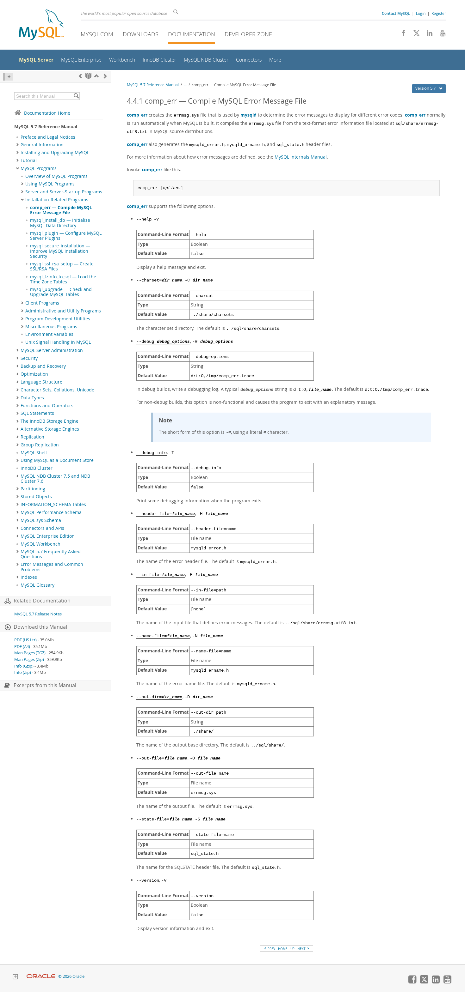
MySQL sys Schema (41, 520)
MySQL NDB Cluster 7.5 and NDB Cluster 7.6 (55, 478)
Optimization (34, 374)
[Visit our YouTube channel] (440, 34)
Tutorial (29, 160)
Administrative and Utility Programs (63, 311)
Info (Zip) (22, 672)
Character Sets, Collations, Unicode (57, 390)
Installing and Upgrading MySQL (55, 152)
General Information (42, 145)
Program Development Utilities (57, 319)
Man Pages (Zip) (29, 659)
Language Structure (41, 382)
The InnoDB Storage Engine (49, 421)
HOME (283, 949)
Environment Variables (49, 334)
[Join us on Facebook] (401, 34)
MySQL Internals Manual (301, 157)
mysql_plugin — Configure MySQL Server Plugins (66, 235)
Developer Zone (248, 34)
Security (29, 358)
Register (438, 13)
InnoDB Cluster (37, 468)
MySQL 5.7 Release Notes (38, 614)
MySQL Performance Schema (51, 512)
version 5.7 (426, 88)
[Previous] (80, 76)
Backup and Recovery (43, 366)
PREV (271, 949)
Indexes (29, 577)
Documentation (191, 34)
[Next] (105, 76)
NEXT (302, 949)
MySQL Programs (39, 168)
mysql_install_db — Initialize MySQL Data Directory (60, 222)
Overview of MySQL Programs (56, 176)
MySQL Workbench (40, 544)
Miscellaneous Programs (51, 327)
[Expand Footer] (15, 977)
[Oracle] (41, 976)
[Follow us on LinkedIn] (427, 34)
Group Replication (40, 445)
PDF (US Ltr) (25, 640)
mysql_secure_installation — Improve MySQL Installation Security (60, 251)
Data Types (32, 398)
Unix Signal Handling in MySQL (58, 342)
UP (292, 949)
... (185, 84)
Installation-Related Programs (56, 200)
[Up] (96, 76)
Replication (32, 437)
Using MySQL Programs (50, 184)
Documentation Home (47, 113)
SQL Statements (37, 413)
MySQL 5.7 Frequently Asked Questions (51, 554)
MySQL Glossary (37, 585)
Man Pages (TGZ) (30, 653)
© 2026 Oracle (71, 976)
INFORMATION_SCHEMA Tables (53, 504)
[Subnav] (17, 145)
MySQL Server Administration (52, 350)
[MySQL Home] (41, 25)
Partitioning (33, 489)
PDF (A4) (22, 646)
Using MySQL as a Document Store (57, 460)
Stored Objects (36, 496)
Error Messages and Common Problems (52, 566)
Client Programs (42, 303)
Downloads (140, 34)
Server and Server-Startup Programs (63, 192)
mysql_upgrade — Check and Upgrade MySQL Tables (61, 292)
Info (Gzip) (24, 666)
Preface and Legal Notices (48, 137)
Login (420, 13)
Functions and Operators (47, 405)
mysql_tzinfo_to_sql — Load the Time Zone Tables (63, 279)
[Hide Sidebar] (8, 77)
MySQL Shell (34, 453)
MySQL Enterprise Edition (48, 536)
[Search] (76, 96)
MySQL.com (97, 34)
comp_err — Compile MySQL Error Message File (61, 210)
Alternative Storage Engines (50, 429)
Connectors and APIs (42, 528)
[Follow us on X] (414, 34)
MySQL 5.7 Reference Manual (153, 84)
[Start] (88, 76)
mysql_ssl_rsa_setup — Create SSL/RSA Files (62, 266)
